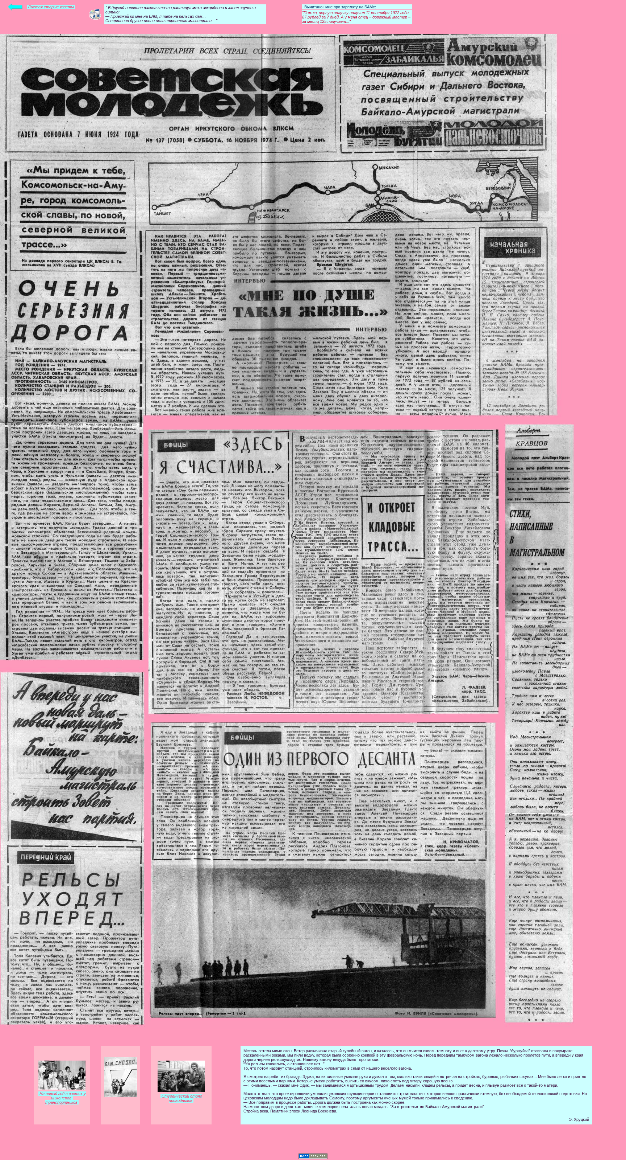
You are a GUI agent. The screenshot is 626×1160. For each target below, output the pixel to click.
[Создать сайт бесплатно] (313, 1157)
